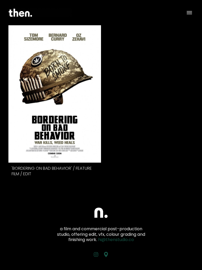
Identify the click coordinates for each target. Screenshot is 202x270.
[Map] (106, 254)
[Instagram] (96, 254)
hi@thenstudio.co (116, 240)
